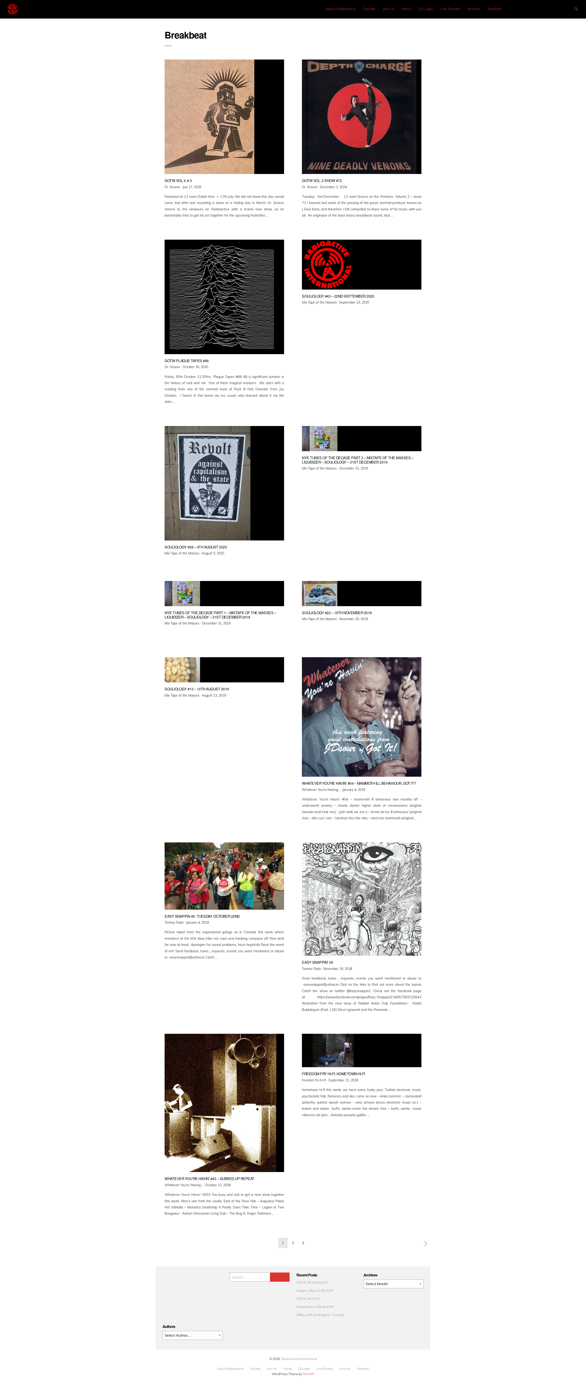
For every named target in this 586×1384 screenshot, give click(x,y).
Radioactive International (299, 1359)
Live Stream (450, 8)
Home (407, 8)
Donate (369, 8)
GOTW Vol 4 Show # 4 (312, 1282)
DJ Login (426, 8)
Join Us (388, 8)
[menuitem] (341, 9)
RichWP (309, 1374)
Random (495, 8)
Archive (473, 8)
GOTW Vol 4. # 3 (307, 1298)
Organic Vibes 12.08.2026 (314, 1290)
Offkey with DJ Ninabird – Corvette (320, 1315)
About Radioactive (341, 8)
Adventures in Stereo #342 (315, 1306)
